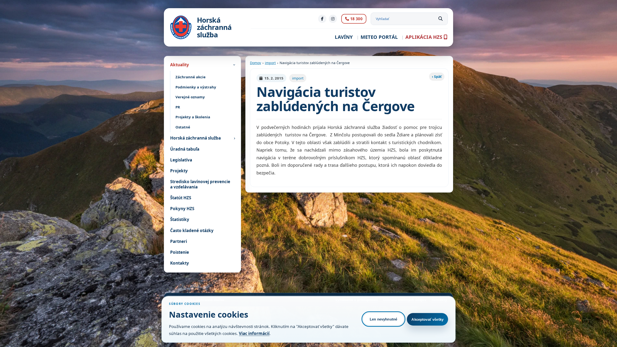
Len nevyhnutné (383, 319)
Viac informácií (254, 333)
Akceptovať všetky (427, 319)
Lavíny (344, 37)
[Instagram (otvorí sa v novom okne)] (333, 19)
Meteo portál (379, 37)
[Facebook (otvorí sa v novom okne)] (322, 19)
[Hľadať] (440, 19)
